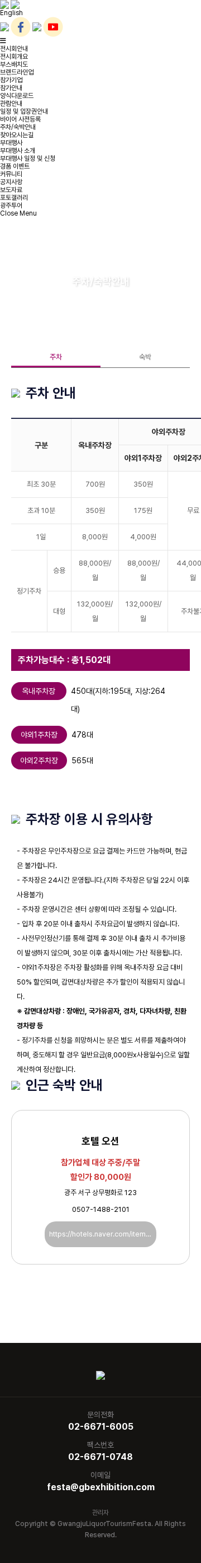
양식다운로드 (17, 96)
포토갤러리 (14, 198)
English (11, 13)
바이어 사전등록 (20, 119)
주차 (56, 357)
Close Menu (18, 213)
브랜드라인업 (17, 72)
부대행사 (11, 143)
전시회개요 (14, 56)
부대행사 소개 (17, 151)
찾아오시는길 (17, 135)
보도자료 (11, 190)
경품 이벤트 (15, 166)
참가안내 (11, 88)
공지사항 (11, 182)
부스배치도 (14, 64)
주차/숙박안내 (18, 127)
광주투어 (11, 205)
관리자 (100, 1513)
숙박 (145, 357)
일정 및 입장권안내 (24, 111)
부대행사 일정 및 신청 (27, 158)
